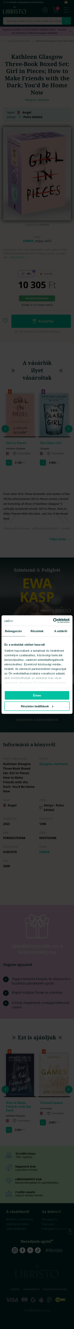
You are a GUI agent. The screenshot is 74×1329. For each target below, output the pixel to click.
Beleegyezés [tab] (13, 631)
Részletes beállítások (35, 706)
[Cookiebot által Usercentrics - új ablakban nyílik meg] (53, 620)
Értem (37, 695)
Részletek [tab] (37, 631)
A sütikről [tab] (60, 631)
